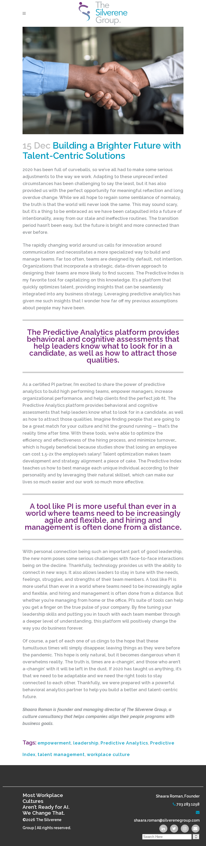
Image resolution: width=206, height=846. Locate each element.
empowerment (54, 743)
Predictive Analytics (124, 743)
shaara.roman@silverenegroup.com (167, 820)
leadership (85, 743)
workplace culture (108, 754)
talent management (61, 754)
